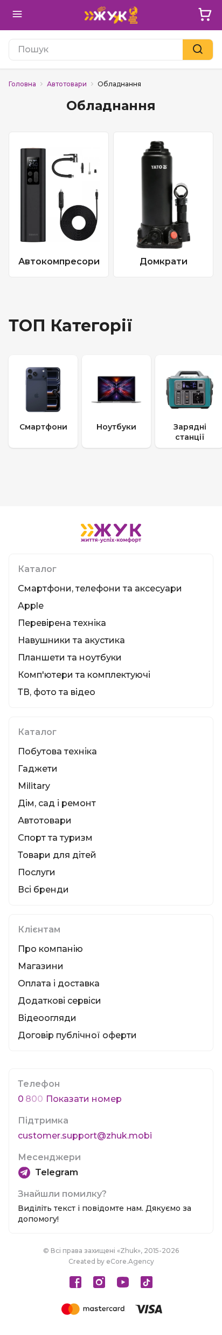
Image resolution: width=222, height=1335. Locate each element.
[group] (43, 401)
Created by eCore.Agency (111, 1261)
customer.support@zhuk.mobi (85, 1135)
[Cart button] (204, 15)
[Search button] (198, 49)
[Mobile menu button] (17, 15)
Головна (22, 84)
